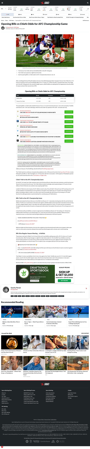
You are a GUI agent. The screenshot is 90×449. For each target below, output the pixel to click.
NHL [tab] (71, 14)
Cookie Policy (53, 419)
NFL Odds (4, 409)
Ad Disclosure (86, 20)
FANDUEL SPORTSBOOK (25, 130)
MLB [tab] (21, 14)
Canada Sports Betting (51, 396)
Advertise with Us (5, 398)
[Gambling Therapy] (36, 441)
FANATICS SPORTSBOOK (25, 140)
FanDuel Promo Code (28, 399)
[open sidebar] (2, 3)
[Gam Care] (31, 441)
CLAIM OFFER (69, 116)
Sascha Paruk (10, 27)
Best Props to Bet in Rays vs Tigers (36, 17)
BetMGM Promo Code (29, 393)
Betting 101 (70, 394)
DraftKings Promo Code (29, 398)
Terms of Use (47, 419)
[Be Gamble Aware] (45, 441)
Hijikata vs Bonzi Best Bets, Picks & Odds (11, 322)
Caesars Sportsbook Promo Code (31, 401)
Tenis (48, 319)
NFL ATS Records (5, 414)
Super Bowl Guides (72, 393)
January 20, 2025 (30, 224)
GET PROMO (64, 280)
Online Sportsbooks (50, 393)
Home (2, 20)
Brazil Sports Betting (50, 398)
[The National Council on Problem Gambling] (60, 441)
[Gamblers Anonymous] (53, 441)
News (6, 20)
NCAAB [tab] (83, 14)
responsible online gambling (48, 430)
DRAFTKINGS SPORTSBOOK (26, 125)
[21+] (27, 441)
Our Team (4, 396)
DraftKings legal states (47, 168)
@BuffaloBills (27, 247)
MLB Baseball (28, 319)
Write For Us (4, 401)
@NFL (20, 220)
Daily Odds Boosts (6, 17)
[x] (86, 288)
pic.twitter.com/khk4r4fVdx (29, 249)
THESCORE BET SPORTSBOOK (26, 120)
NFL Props (4, 410)
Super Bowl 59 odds (65, 172)
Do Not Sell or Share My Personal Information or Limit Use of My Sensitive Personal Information (45, 438)
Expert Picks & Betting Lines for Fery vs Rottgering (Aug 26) (77, 322)
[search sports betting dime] (88, 2)
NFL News (11, 20)
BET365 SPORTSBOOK (25, 115)
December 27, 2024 (39, 252)
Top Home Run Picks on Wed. (19, 17)
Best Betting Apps (50, 399)
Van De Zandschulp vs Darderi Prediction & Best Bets (53, 322)
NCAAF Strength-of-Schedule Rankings (75, 17)
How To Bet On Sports (73, 396)
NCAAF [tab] (45, 14)
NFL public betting (28, 262)
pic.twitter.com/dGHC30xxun (30, 220)
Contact (3, 394)
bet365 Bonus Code (28, 396)
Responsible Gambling (6, 399)
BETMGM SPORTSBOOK (25, 110)
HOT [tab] (8, 15)
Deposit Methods (49, 401)
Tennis (4, 319)
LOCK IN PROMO (35, 280)
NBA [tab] (58, 14)
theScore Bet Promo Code (29, 394)
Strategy (70, 398)
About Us (4, 393)
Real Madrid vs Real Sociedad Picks (55, 17)
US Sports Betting (49, 394)
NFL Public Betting (6, 412)
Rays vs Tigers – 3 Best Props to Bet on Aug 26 (34, 322)
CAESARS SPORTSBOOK (25, 135)
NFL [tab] (33, 14)
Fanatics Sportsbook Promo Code (31, 403)
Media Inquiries (5, 403)
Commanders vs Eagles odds (39, 175)
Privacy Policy (41, 419)
